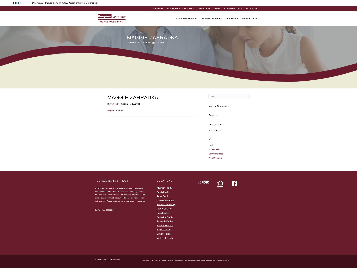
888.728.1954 (111, 210)
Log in (211, 145)
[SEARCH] (256, 8)
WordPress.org (215, 158)
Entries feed (213, 149)
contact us (116, 201)
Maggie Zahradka (115, 110)
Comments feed (215, 154)
